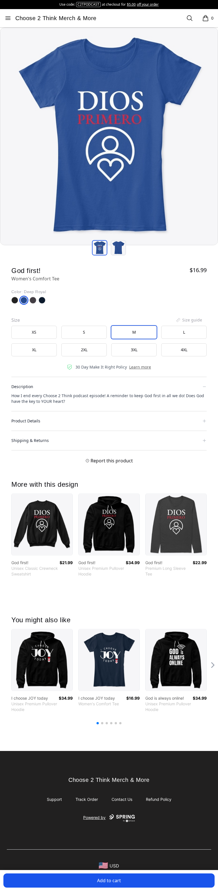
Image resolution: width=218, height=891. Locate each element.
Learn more (140, 367)
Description (22, 386)
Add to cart (109, 880)
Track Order (87, 799)
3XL (134, 349)
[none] (188, 320)
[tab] (100, 248)
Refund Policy (158, 799)
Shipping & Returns (30, 440)
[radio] (34, 332)
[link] (42, 524)
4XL (184, 349)
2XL (84, 349)
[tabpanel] (109, 136)
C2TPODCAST (88, 4)
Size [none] (15, 320)
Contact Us (122, 799)
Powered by (94, 817)
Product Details (25, 421)
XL (34, 349)
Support (54, 799)
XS (34, 332)
